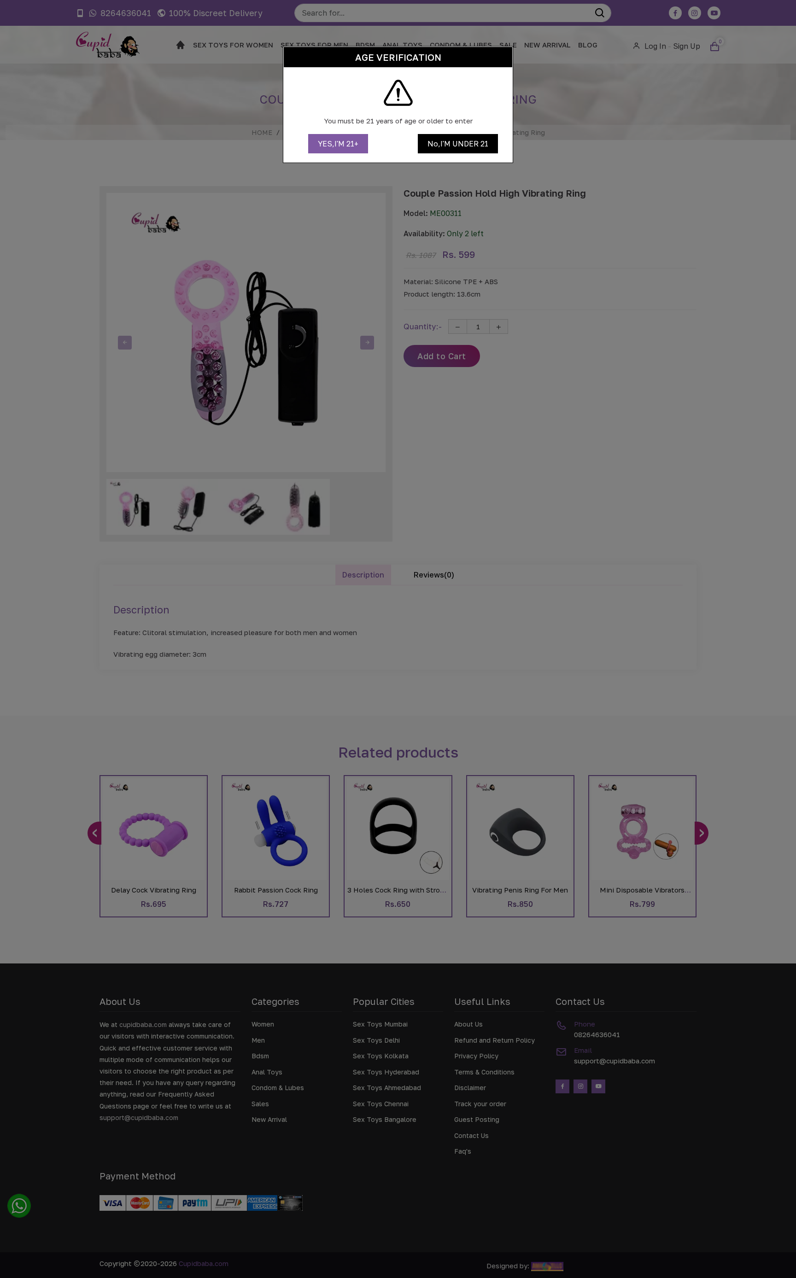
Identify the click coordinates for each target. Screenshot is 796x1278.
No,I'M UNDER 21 (457, 143)
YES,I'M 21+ (338, 143)
